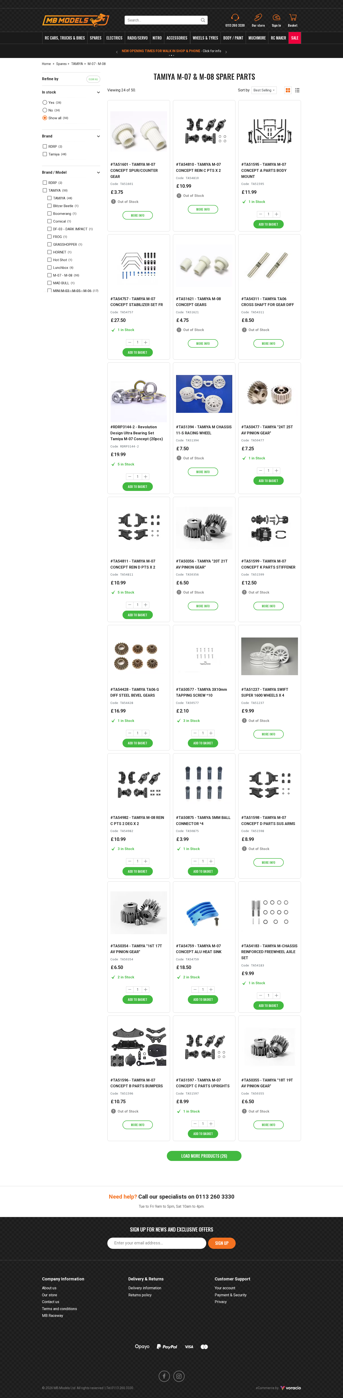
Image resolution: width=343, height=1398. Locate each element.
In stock (49, 92)
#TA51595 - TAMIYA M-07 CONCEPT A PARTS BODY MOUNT (264, 170)
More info (137, 215)
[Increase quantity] (276, 214)
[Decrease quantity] (260, 214)
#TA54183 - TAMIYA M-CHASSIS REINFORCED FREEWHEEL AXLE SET (269, 952)
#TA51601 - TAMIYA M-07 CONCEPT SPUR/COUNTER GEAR (134, 170)
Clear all (93, 79)
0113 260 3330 (215, 1196)
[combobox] (264, 90)
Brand (47, 136)
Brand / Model (54, 172)
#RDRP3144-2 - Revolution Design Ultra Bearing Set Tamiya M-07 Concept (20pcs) (136, 433)
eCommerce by (273, 1388)
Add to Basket (268, 224)
